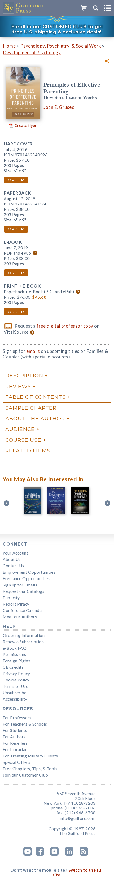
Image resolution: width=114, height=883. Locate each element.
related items (27, 450)
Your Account (15, 553)
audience (20, 429)
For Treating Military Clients (30, 755)
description (24, 375)
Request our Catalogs (23, 591)
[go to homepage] (23, 8)
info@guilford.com (78, 818)
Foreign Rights (17, 660)
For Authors (14, 736)
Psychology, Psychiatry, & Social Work (60, 46)
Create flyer (26, 125)
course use (23, 440)
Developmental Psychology (32, 52)
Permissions (14, 654)
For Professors (17, 717)
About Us (12, 559)
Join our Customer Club (25, 775)
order (16, 180)
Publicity (11, 597)
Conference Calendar (23, 610)
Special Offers (16, 762)
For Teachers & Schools (25, 724)
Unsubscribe (15, 692)
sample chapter (30, 408)
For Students (15, 730)
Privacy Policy (16, 673)
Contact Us (13, 565)
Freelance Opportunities (26, 578)
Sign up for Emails (20, 584)
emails (33, 351)
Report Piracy (16, 604)
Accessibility (15, 699)
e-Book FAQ (15, 648)
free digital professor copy (65, 326)
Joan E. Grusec (58, 107)
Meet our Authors (20, 616)
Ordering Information (24, 635)
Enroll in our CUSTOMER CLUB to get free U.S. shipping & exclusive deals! (57, 29)
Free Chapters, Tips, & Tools (30, 768)
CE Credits (13, 667)
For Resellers (15, 743)
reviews (18, 386)
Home (9, 46)
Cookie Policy (16, 680)
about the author (35, 418)
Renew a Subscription (23, 641)
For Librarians (16, 749)
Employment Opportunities (29, 572)
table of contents (35, 397)
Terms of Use (15, 686)
